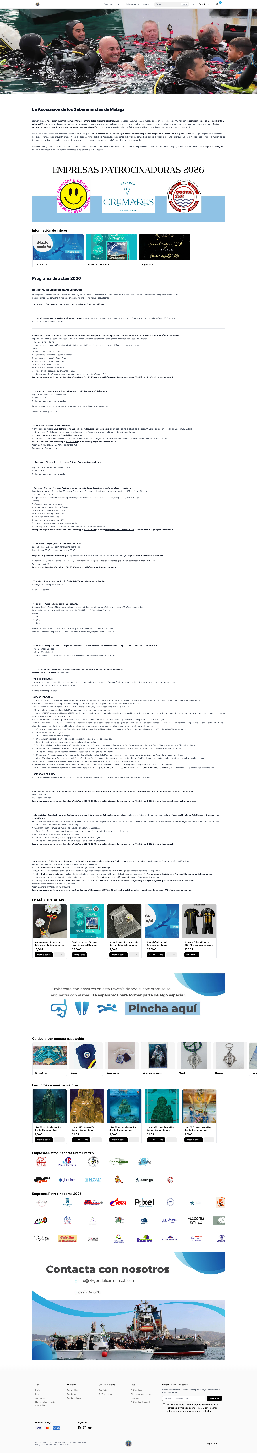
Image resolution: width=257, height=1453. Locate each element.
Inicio (37, 1390)
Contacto (147, 4)
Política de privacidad (140, 1402)
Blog (119, 4)
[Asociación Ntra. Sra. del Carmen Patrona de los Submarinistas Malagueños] (128, 1443)
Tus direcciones (74, 1398)
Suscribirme (214, 1398)
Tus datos (71, 1394)
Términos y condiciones (141, 1394)
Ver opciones (79, 955)
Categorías (108, 4)
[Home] (43, 4)
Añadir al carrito (44, 955)
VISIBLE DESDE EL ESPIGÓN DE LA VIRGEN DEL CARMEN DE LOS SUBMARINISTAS (137, 768)
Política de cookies (139, 1390)
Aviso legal (135, 1398)
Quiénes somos (132, 4)
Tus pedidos (72, 1390)
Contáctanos (104, 1390)
